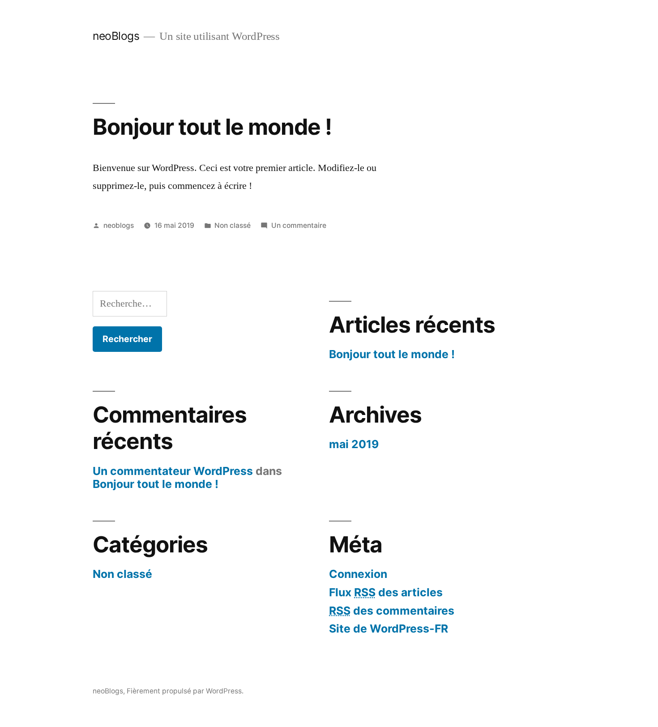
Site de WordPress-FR (388, 628)
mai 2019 (354, 444)
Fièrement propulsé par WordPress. (185, 691)
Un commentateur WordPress (173, 471)
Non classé (232, 225)
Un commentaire (298, 225)
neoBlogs (116, 36)
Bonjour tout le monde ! (212, 126)
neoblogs (118, 225)
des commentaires (391, 610)
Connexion (358, 574)
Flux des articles (386, 592)
